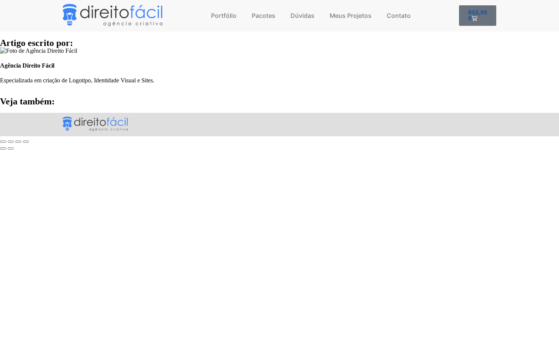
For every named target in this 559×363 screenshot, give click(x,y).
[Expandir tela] (11, 141)
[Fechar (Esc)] (26, 141)
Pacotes (263, 15)
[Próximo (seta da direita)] (11, 148)
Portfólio (224, 15)
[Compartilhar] (18, 141)
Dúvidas (302, 15)
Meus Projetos (351, 15)
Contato (399, 15)
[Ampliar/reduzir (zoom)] (3, 141)
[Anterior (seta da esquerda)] (3, 148)
